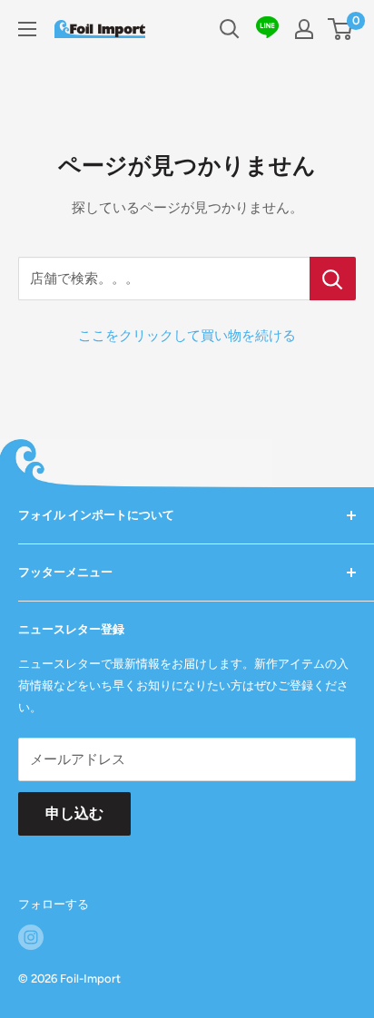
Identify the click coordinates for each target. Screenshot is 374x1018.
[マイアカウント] (304, 29)
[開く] (230, 29)
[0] (341, 29)
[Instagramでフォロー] (31, 937)
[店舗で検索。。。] (333, 278)
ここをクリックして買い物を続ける (187, 336)
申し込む (74, 813)
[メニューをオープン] (27, 29)
